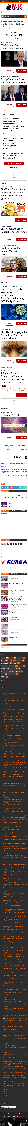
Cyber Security (12, 674)
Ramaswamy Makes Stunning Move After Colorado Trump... (13, 1009)
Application (14, 668)
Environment (4, 671)
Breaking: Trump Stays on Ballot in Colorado (13, 774)
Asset (13, 671)
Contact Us (3, 466)
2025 (3, 685)
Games (2, 674)
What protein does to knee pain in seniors (13, 855)
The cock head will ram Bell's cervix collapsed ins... (15, 1083)
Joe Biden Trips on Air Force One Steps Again (14, 704)
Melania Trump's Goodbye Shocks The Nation (14, 762)
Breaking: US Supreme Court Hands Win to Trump (15, 936)
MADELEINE (12, 631)
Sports (3, 657)
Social (3, 660)
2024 (3, 687)
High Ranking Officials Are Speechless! (12, 954)
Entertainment (5, 663)
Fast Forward (12, 624)
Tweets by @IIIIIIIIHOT (6, 647)
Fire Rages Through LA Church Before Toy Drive (14, 959)
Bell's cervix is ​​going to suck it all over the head (14, 1020)
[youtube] (23, 1)
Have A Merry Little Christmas (10, 874)
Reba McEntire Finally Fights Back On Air (13, 1066)
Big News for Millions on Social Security (12, 719)
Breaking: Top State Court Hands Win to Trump (14, 815)
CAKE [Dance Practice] (14, 577)
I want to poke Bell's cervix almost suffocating (14, 887)
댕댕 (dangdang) (13, 617)
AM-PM (10, 1116)
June (5, 1099)
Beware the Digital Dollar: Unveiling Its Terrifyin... (15, 783)
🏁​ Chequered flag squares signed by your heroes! (15, 1018)
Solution (3, 668)
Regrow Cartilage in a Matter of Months (12, 846)
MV (19, 671)
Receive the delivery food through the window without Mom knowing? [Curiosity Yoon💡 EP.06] (18, 598)
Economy (20, 657)
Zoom (20, 665)
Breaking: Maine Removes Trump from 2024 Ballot (15, 760)
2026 (3, 683)
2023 (3, 690)
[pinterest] (25, 1)
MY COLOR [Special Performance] (17, 583)
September (6, 1093)
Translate (6, 1109)
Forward (8, 449)
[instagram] (26, 1)
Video (15, 663)
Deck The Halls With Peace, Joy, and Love (13, 882)
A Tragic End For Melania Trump (11, 747)
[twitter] (21, 1)
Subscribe (24, 449)
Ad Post (19, 660)
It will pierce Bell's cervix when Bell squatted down (15, 1061)
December (6, 691)
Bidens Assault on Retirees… (10, 1029)
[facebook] (19, 1)
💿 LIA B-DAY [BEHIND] (14, 637)
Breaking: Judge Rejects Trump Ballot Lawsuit (14, 942)
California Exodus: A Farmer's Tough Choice (13, 745)
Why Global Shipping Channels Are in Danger (14, 817)
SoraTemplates (22, 1116)
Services (3, 676)
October (6, 1091)
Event (11, 657)
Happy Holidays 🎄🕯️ (8, 876)
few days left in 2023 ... (9, 1081)
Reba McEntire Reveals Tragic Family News (13, 1075)
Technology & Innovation (7, 665)
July (5, 1097)
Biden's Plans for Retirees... (9, 999)
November (6, 1089)
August (5, 1095)
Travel (11, 660)
